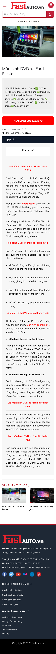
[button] (4, 5)
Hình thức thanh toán (12, 617)
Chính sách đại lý (10, 604)
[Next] (53, 504)
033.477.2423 (34, 563)
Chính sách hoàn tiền (12, 590)
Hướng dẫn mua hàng (12, 621)
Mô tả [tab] (11, 139)
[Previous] (2, 504)
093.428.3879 (16, 563)
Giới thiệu (6, 625)
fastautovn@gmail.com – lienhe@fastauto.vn (29, 567)
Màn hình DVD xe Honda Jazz (41, 508)
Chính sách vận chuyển (12, 595)
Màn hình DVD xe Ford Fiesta (18, 133)
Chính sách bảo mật (11, 599)
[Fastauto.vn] (27, 5)
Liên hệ (5, 633)
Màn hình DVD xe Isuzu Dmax (13, 508)
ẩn (32, 150)
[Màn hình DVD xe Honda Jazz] (41, 495)
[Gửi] (50, 14)
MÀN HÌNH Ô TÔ (33, 21)
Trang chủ (21, 21)
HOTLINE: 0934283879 (28, 120)
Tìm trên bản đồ (9, 629)
